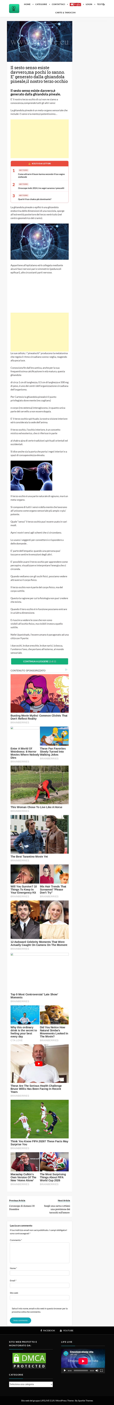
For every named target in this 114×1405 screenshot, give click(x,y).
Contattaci (58, 4)
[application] (83, 1361)
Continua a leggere (39, 661)
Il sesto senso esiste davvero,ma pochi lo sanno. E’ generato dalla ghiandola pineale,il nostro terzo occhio (39, 74)
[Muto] (97, 1370)
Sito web (14, 1292)
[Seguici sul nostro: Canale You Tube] (75, 4)
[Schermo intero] (101, 1370)
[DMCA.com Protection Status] (29, 1360)
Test (99, 4)
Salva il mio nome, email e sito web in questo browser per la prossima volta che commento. (40, 1310)
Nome (13, 1268)
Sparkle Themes (85, 1400)
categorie (41, 4)
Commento (16, 1240)
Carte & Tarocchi (65, 12)
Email (13, 1280)
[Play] (64, 1370)
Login (89, 4)
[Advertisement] (40, 138)
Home (27, 4)
